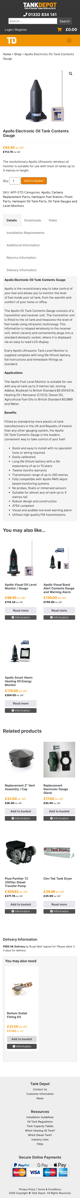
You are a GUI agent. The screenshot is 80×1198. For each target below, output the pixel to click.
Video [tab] (53, 220)
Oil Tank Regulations (40, 1121)
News (40, 1098)
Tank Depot (38, 1193)
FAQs (40, 1144)
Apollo (45, 192)
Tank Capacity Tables (40, 1126)
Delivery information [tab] (22, 270)
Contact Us (40, 1089)
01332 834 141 (42, 14)
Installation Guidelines (40, 1117)
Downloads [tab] (32, 220)
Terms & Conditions (49, 1189)
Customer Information (40, 1093)
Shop (17, 54)
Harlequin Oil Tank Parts (29, 201)
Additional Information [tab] (23, 245)
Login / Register (16, 29)
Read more (21, 610)
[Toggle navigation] (69, 40)
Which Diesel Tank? (40, 1135)
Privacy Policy (27, 1189)
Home (7, 54)
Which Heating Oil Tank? (40, 1130)
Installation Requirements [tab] (25, 233)
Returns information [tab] (21, 258)
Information (22, 617)
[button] (70, 73)
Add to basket (33, 181)
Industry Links (40, 1139)
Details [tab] (12, 220)
